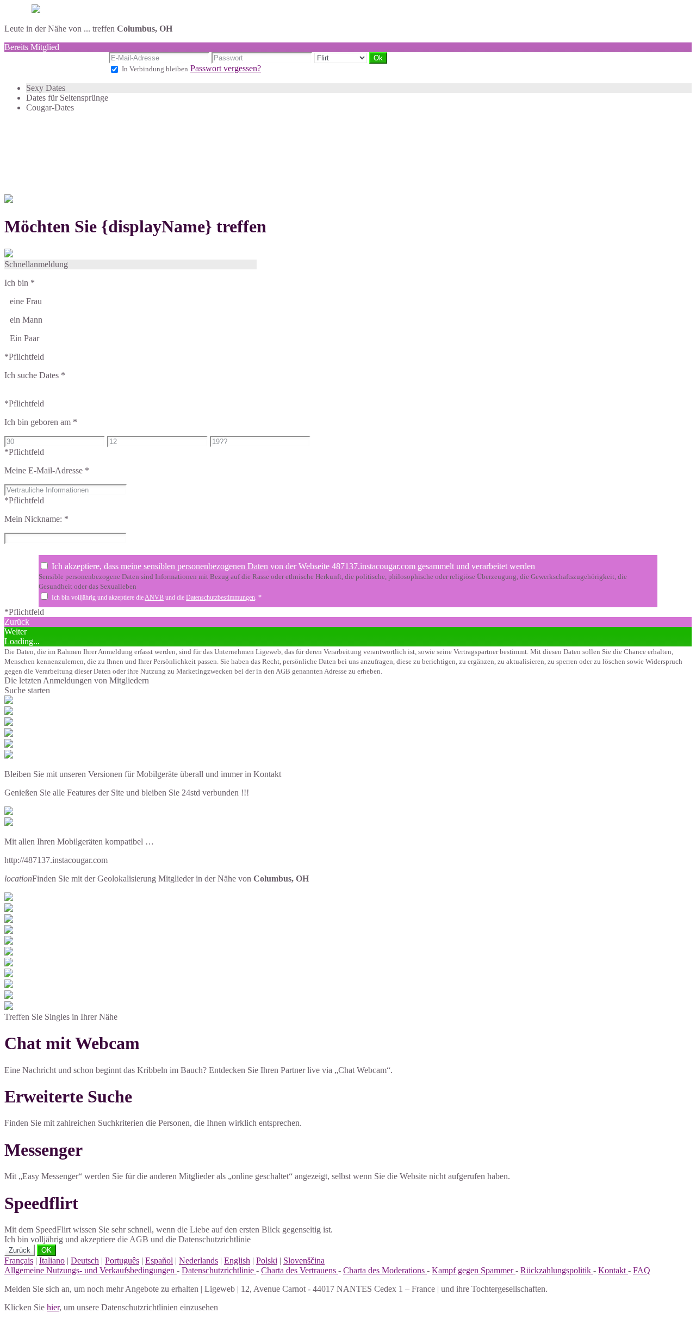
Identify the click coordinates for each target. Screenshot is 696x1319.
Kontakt (613, 1270)
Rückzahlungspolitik (556, 1270)
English (237, 1260)
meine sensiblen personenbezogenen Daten (194, 566)
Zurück (19, 1250)
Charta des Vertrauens (299, 1270)
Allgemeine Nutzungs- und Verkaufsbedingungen (90, 1270)
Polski (266, 1260)
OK (46, 1250)
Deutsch (85, 1260)
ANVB (154, 597)
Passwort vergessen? (225, 68)
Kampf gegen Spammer (473, 1270)
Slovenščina (304, 1260)
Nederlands (198, 1260)
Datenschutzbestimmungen (220, 597)
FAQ (641, 1270)
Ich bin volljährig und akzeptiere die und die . (157, 597)
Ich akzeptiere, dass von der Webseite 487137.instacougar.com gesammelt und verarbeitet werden (293, 566)
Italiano (52, 1260)
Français (18, 1260)
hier (53, 1307)
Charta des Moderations (385, 1270)
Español (159, 1260)
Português (122, 1260)
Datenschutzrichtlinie (219, 1270)
